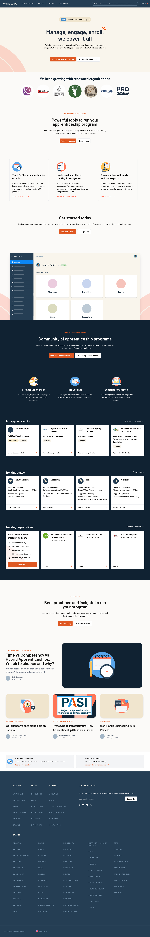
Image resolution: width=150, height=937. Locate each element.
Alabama (17, 843)
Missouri (67, 855)
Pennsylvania (95, 870)
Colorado (18, 880)
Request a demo (68, 141)
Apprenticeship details (16, 453)
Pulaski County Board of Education (131, 429)
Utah (116, 843)
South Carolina (22, 479)
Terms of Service (57, 806)
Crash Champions (129, 534)
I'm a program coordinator (61, 355)
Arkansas (18, 868)
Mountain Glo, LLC (94, 534)
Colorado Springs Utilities (94, 429)
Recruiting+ (19, 800)
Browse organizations (135, 526)
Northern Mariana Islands (97, 844)
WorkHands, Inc (23, 428)
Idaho (41, 849)
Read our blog (65, 623)
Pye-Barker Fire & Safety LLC (59, 429)
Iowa (40, 868)
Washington (120, 868)
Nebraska (68, 868)
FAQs (33, 800)
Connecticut (19, 886)
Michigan (125, 479)
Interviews (37, 825)
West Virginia (120, 880)
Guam (15, 911)
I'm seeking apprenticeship (88, 355)
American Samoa (21, 855)
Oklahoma (93, 858)
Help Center (37, 812)
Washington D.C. (122, 874)
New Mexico (69, 893)
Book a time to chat (23, 765)
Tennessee (93, 901)
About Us (53, 794)
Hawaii (41, 843)
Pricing (17, 819)
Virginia (118, 855)
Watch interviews (82, 623)
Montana (67, 862)
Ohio (90, 852)
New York (68, 899)
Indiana (42, 862)
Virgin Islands (121, 862)
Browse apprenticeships (134, 421)
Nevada (67, 874)
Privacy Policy (56, 812)
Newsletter (37, 806)
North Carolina (71, 905)
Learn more (84, 141)
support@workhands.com (95, 765)
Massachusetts (46, 905)
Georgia (17, 905)
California (55, 479)
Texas (89, 479)
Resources (36, 794)
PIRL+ (15, 806)
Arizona (17, 862)
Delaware (18, 893)
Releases (35, 819)
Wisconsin (119, 886)
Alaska (16, 849)
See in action (106, 196)
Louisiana (43, 886)
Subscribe (131, 799)
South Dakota (95, 895)
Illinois (42, 855)
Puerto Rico (94, 876)
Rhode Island (95, 883)
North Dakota (70, 911)
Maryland (43, 899)
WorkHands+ (19, 794)
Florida (17, 899)
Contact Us (55, 825)
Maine (41, 893)
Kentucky (43, 880)
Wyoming (118, 893)
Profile (45, 566)
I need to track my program (63, 59)
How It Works (19, 812)
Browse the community (88, 59)
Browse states (138, 472)
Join (51, 800)
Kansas (41, 874)
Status (16, 825)
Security (53, 819)
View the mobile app (65, 196)
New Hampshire (70, 880)
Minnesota (68, 843)
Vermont (118, 849)
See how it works (19, 196)
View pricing (84, 232)
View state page (14, 507)
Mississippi (69, 849)
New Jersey (69, 886)
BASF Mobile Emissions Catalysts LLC (61, 535)
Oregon (92, 864)
